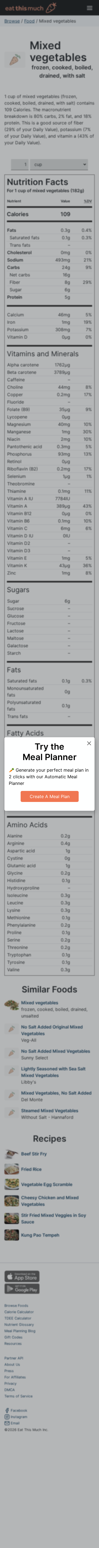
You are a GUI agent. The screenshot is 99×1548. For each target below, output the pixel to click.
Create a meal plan (50, 796)
